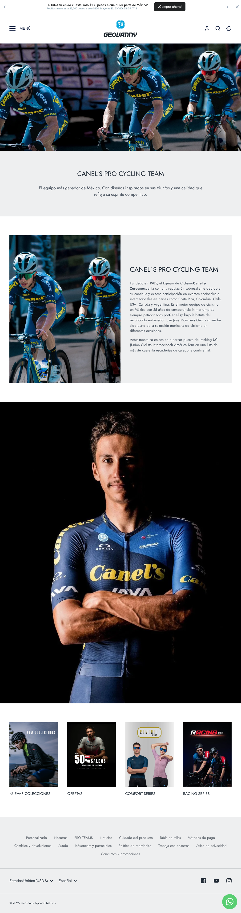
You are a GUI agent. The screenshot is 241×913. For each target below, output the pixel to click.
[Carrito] (229, 28)
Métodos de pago (201, 837)
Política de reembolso (135, 845)
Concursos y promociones (120, 854)
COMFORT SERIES (140, 793)
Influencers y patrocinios (93, 845)
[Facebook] (203, 881)
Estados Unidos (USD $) (28, 880)
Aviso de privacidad (211, 845)
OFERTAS (74, 793)
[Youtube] (216, 881)
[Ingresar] (207, 28)
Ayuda (63, 845)
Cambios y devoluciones (32, 845)
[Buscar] (218, 28)
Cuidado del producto (136, 837)
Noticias (106, 837)
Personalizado (36, 837)
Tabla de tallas (170, 837)
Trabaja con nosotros (173, 845)
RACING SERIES (196, 793)
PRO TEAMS (83, 837)
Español (65, 880)
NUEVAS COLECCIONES (29, 793)
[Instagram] (229, 881)
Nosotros (60, 837)
